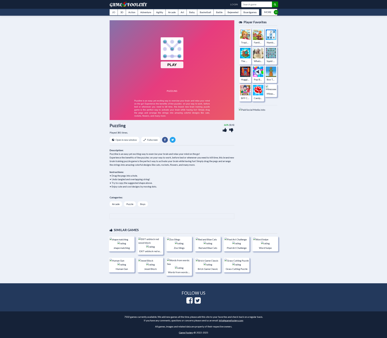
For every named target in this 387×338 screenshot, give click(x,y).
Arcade (116, 204)
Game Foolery (186, 332)
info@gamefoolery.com (231, 320)
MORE (267, 12)
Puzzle (129, 204)
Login (234, 4)
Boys (142, 204)
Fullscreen (152, 139)
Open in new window (126, 139)
